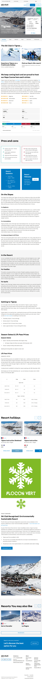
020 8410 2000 (19, 657)
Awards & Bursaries (36, 658)
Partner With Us (37, 667)
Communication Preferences (29, 678)
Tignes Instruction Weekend (11, 440)
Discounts (29, 39)
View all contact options (18, 662)
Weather (16, 39)
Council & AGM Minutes (37, 661)
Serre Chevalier (6, 626)
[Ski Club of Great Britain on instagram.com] (5, 660)
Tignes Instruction (30, 440)
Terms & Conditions (30, 676)
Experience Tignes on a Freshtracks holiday (9, 64)
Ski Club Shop (16, 1)
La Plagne (25, 626)
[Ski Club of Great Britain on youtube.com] (10, 660)
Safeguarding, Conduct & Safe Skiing (37, 664)
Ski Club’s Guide (8, 315)
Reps (22, 39)
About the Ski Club (28, 658)
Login (36, 1)
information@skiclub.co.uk (18, 660)
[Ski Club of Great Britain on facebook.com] (2, 660)
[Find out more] (10, 55)
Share (34, 33)
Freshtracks (36, 39)
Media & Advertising (28, 664)
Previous (36, 417)
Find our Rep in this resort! (31, 63)
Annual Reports (29, 660)
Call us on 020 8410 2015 (6, 1)
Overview (4, 39)
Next (39, 417)
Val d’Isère (17, 80)
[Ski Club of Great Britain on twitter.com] (7, 660)
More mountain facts (21, 130)
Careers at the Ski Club (29, 668)
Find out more (3, 69)
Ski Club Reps (26, 1)
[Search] (28, 5)
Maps (10, 39)
